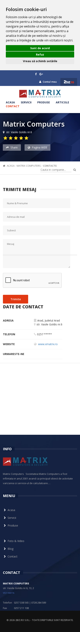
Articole (62, 102)
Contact (12, 106)
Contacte (50, 165)
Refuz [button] (40, 54)
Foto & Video (16, 541)
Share (14, 147)
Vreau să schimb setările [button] (40, 61)
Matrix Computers (29, 165)
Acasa (10, 102)
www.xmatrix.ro (48, 344)
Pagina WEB (39, 147)
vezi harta (8, 593)
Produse (43, 102)
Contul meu (49, 81)
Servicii (26, 102)
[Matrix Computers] (40, 94)
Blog (10, 549)
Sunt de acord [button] (40, 48)
